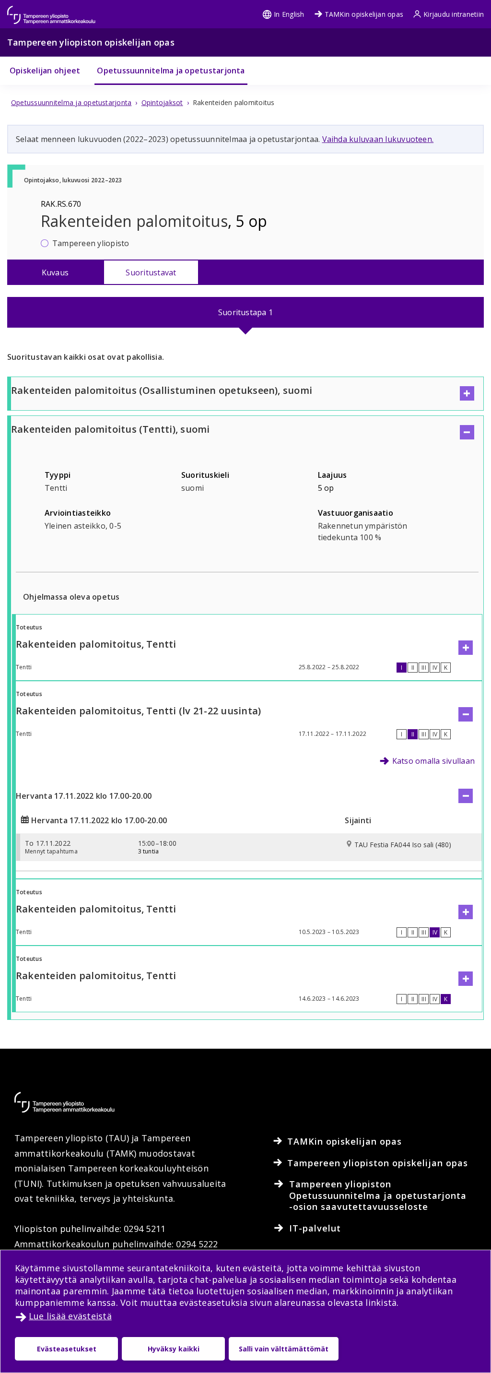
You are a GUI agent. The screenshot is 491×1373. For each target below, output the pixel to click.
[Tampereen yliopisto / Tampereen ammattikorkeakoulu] (60, 10)
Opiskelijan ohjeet (45, 70)
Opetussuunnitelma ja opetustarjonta (171, 70)
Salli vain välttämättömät (283, 1348)
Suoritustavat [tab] (151, 272)
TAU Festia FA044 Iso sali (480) (402, 844)
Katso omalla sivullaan (433, 761)
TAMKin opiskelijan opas (364, 14)
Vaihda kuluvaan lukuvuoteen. (378, 139)
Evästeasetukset (66, 1348)
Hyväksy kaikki (173, 1348)
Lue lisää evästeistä (70, 1316)
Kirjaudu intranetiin (453, 14)
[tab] (245, 312)
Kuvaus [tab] (55, 272)
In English (289, 14)
